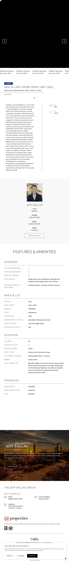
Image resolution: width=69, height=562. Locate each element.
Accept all (32, 555)
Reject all (10, 555)
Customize (21, 555)
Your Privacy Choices (34, 560)
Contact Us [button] (12, 466)
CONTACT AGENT (35, 235)
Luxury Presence (46, 543)
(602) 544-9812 (34, 217)
